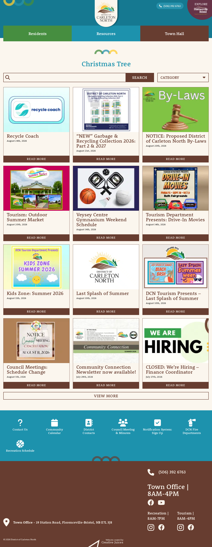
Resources (106, 33)
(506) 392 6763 (172, 6)
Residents (37, 33)
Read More (36, 159)
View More (106, 395)
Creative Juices (112, 542)
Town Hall (174, 33)
